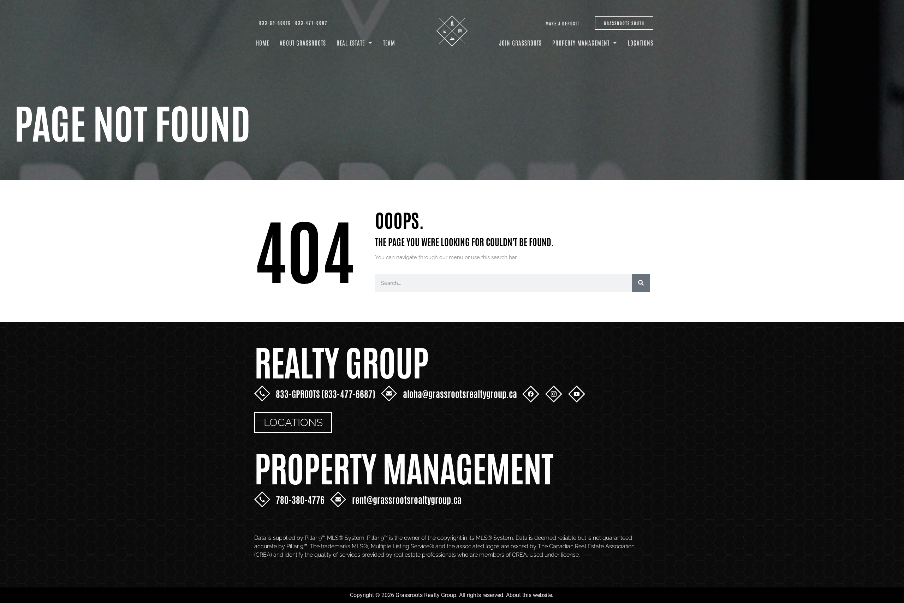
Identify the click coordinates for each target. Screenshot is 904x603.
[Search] (641, 283)
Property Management (580, 42)
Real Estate (351, 42)
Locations (640, 42)
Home (262, 42)
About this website (529, 595)
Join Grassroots (520, 42)
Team (389, 42)
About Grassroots (303, 42)
